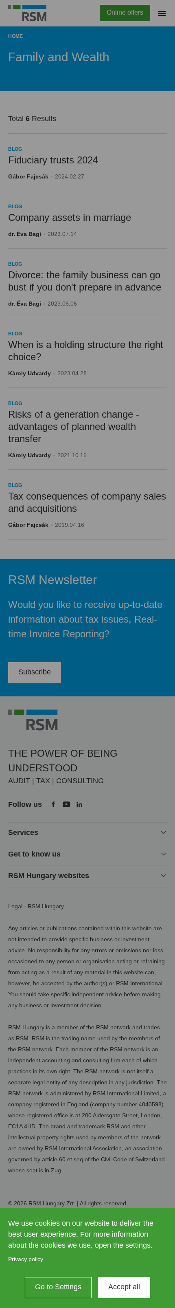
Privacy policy (25, 1259)
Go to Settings (58, 1287)
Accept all (124, 1287)
